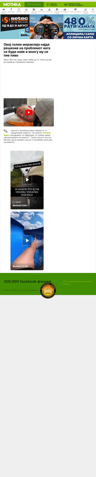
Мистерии (11, 12)
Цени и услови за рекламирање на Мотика (77, 281)
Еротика (26, 12)
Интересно (64, 12)
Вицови (19, 12)
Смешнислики (57, 12)
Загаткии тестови (34, 12)
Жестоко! (49, 12)
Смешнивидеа (4, 12)
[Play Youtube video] (29, 112)
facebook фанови (27, 281)
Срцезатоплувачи (75, 12)
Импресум (66, 284)
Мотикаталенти (85, 12)
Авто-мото (41, 12)
